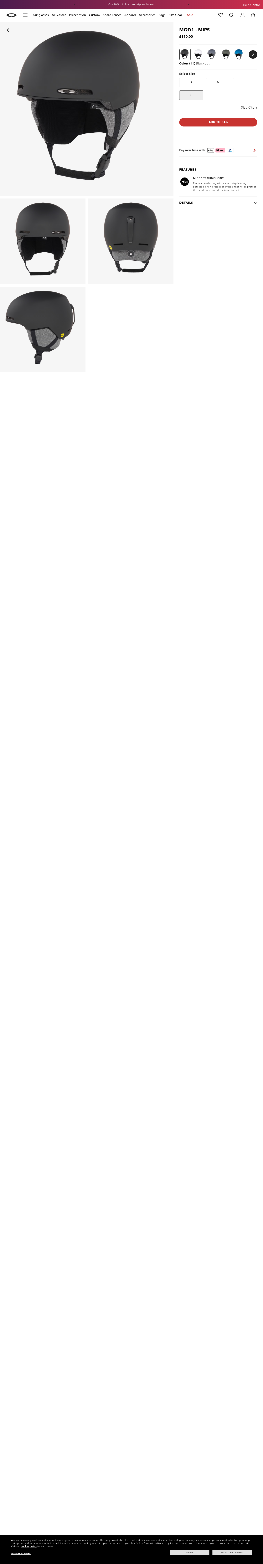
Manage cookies (20, 1553)
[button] (74, 4)
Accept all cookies (232, 1552)
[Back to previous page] (2, 25)
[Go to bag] (253, 15)
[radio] (191, 82)
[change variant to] (185, 54)
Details (186, 203)
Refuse (189, 1552)
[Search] (231, 15)
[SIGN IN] (242, 15)
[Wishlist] (220, 15)
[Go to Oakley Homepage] (11, 15)
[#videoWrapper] (6, 819)
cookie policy (29, 1546)
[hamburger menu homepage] (25, 15)
